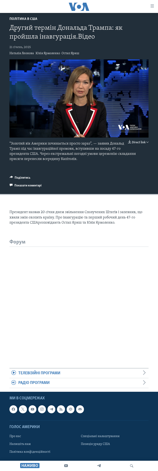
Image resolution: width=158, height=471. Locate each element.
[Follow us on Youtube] (32, 409)
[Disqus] (79, 298)
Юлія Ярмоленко (48, 53)
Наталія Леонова (21, 53)
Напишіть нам (20, 444)
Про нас (15, 436)
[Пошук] (131, 466)
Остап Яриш (70, 53)
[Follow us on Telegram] (51, 409)
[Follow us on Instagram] (42, 409)
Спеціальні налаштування (100, 436)
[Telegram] (99, 466)
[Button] (20, 179)
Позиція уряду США (95, 444)
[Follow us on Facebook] (13, 409)
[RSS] (61, 409)
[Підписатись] (80, 409)
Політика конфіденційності (29, 452)
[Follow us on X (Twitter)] (23, 409)
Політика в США (23, 19)
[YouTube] (66, 466)
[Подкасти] (70, 409)
